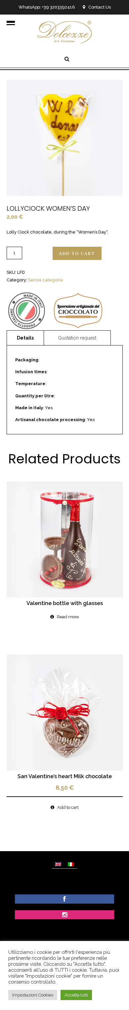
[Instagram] (64, 915)
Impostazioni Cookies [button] (32, 994)
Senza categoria (45, 279)
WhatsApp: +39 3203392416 (47, 7)
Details (25, 338)
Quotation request (77, 338)
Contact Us (99, 7)
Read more (68, 616)
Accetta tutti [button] (76, 994)
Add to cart (77, 253)
